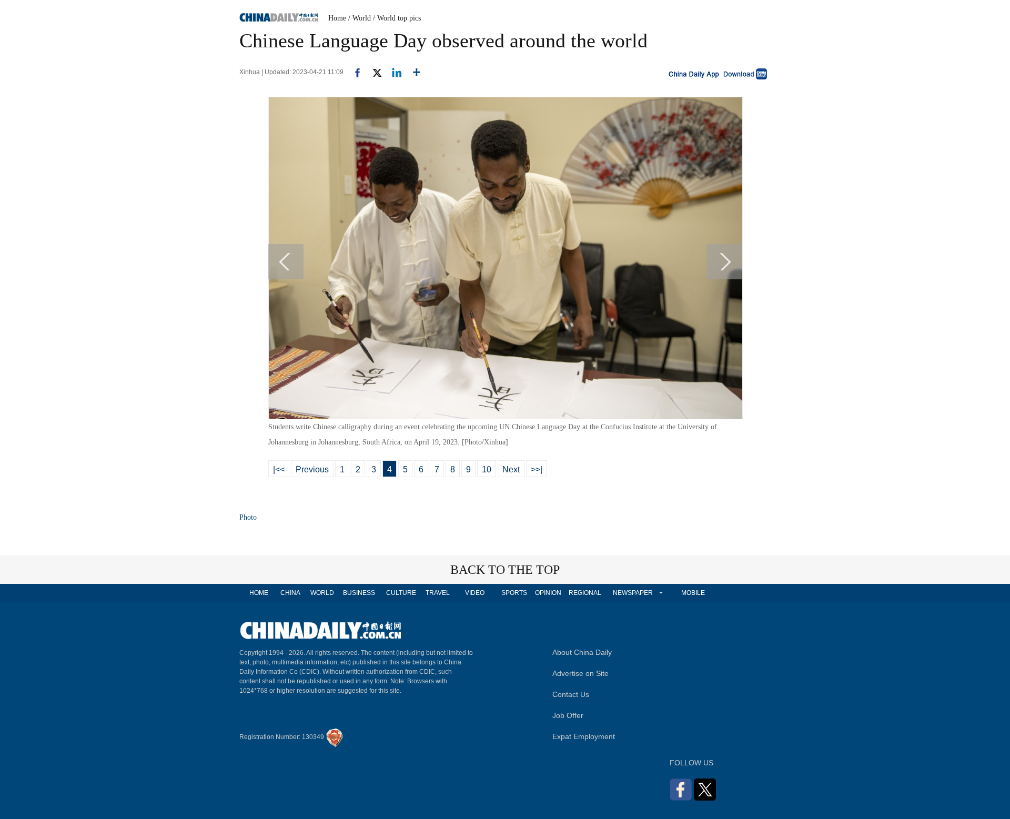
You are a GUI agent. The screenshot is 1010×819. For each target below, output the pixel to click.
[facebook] (353, 72)
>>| (536, 469)
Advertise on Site (580, 673)
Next (511, 469)
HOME (258, 592)
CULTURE (401, 592)
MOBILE (693, 592)
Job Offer (567, 715)
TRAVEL (438, 592)
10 (486, 469)
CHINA (290, 592)
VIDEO (474, 592)
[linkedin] (392, 72)
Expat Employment (583, 736)
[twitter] (372, 72)
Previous (312, 469)
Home (337, 18)
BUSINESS (359, 592)
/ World (359, 18)
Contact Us (570, 694)
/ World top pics (397, 18)
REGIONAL (585, 592)
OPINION (548, 592)
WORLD (322, 592)
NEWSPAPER (632, 592)
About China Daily (582, 652)
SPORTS (514, 592)
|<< (279, 469)
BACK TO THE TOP (505, 570)
